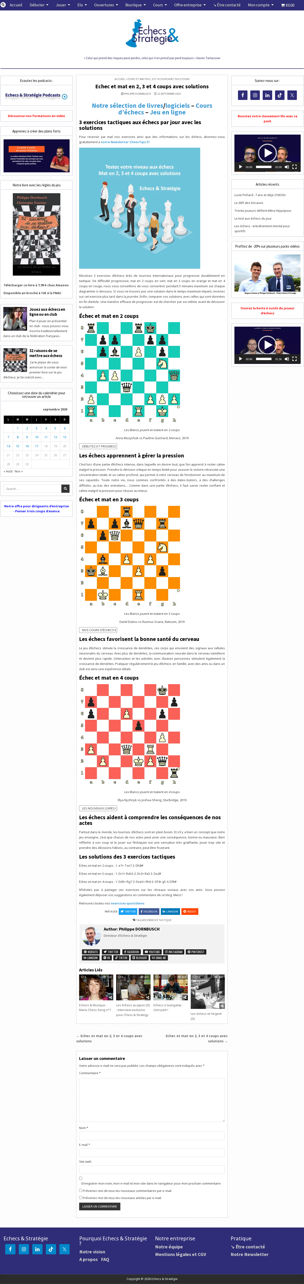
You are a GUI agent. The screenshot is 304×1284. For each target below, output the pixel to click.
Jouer (61, 5)
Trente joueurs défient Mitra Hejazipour (262, 210)
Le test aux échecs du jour (253, 218)
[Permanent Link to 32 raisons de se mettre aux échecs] (15, 360)
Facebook (150, 911)
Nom (83, 1128)
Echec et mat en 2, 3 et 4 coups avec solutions (152, 86)
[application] (267, 153)
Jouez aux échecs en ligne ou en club (47, 312)
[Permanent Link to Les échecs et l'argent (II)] (208, 991)
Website (92, 952)
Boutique (133, 5)
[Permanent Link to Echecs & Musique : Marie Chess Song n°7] (96, 987)
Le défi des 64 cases (248, 203)
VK (108, 958)
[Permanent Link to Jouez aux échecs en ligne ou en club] (15, 319)
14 (8, 446)
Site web (85, 1161)
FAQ (105, 1259)
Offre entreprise (188, 5)
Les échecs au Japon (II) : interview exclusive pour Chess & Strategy (133, 1010)
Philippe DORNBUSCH (137, 93)
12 (55, 437)
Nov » (19, 471)
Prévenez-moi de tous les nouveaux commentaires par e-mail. (127, 1191)
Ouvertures (104, 5)
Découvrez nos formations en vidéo (36, 116)
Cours (158, 5)
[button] (267, 153)
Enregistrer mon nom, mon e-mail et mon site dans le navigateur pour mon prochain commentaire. (151, 1183)
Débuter (37, 5)
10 (36, 437)
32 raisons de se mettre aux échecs (45, 353)
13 (64, 437)
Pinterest (197, 952)
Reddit (191, 911)
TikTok (122, 958)
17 (36, 446)
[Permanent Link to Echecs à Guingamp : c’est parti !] (170, 987)
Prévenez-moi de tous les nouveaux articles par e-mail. (122, 1198)
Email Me (160, 958)
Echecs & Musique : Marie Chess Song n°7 (95, 1007)
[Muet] (287, 167)
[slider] (263, 167)
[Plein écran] (294, 167)
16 (27, 446)
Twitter (130, 911)
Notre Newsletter (250, 1254)
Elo (80, 5)
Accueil (16, 5)
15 (17, 446)
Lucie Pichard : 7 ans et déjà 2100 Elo (260, 195)
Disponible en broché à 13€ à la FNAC (33, 293)
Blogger (141, 958)
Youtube (154, 952)
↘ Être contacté (227, 5)
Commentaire (90, 1073)
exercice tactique (159, 920)
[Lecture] (240, 167)
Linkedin (172, 911)
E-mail (84, 1145)
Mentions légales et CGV (180, 1254)
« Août (8, 471)
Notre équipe (169, 1247)
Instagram (175, 952)
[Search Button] (3, 4)
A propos (88, 1259)
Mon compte (259, 5)
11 (46, 437)
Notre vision (92, 1252)
